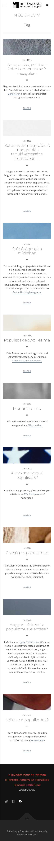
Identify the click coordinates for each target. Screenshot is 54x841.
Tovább (27, 108)
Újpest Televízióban (29, 642)
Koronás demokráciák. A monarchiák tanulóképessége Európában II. (27, 152)
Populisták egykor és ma (27, 340)
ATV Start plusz (32, 494)
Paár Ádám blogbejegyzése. (27, 292)
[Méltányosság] (27, 5)
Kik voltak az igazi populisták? (27, 475)
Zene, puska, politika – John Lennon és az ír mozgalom (27, 69)
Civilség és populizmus (27, 552)
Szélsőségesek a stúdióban (27, 251)
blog (22, 801)
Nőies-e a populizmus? (27, 719)
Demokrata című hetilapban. (27, 360)
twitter (8, 801)
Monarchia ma (27, 408)
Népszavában (35, 425)
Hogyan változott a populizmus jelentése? (27, 626)
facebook (14, 801)
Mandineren (13, 93)
